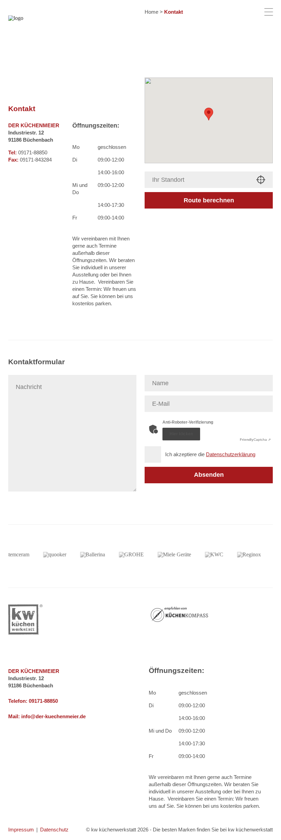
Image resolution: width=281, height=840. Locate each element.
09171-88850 (43, 701)
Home (151, 12)
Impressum (21, 829)
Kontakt (173, 12)
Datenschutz (54, 829)
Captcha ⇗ (255, 439)
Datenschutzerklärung (230, 454)
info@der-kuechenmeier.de (53, 716)
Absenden (209, 474)
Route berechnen (209, 200)
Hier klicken (181, 433)
